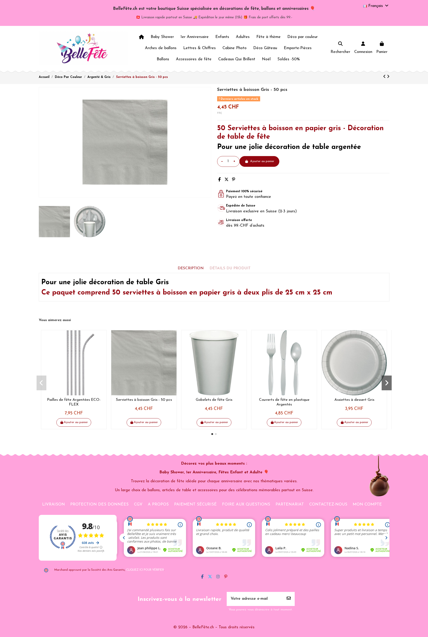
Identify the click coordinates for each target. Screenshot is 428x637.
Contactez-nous (328, 505)
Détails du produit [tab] (230, 268)
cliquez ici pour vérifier (145, 570)
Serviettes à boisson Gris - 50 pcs (144, 400)
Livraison (53, 505)
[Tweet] (226, 180)
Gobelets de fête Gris (214, 400)
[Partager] (219, 180)
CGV (138, 505)
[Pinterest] (233, 180)
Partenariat (290, 505)
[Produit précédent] (385, 77)
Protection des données (99, 505)
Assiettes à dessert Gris (354, 400)
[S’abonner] (289, 599)
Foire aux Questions (246, 505)
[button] (212, 434)
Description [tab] (191, 268)
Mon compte (367, 505)
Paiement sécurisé (195, 505)
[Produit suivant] (388, 77)
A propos (158, 505)
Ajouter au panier (262, 161)
